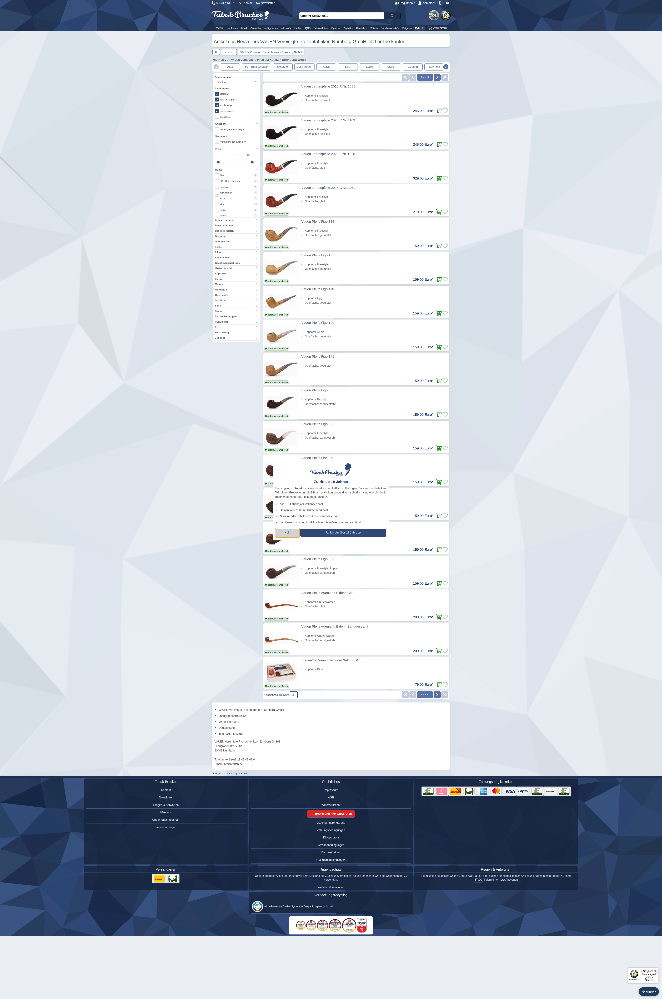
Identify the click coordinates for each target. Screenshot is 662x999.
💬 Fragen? (649, 991)
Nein (287, 532)
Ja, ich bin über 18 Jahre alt (343, 532)
